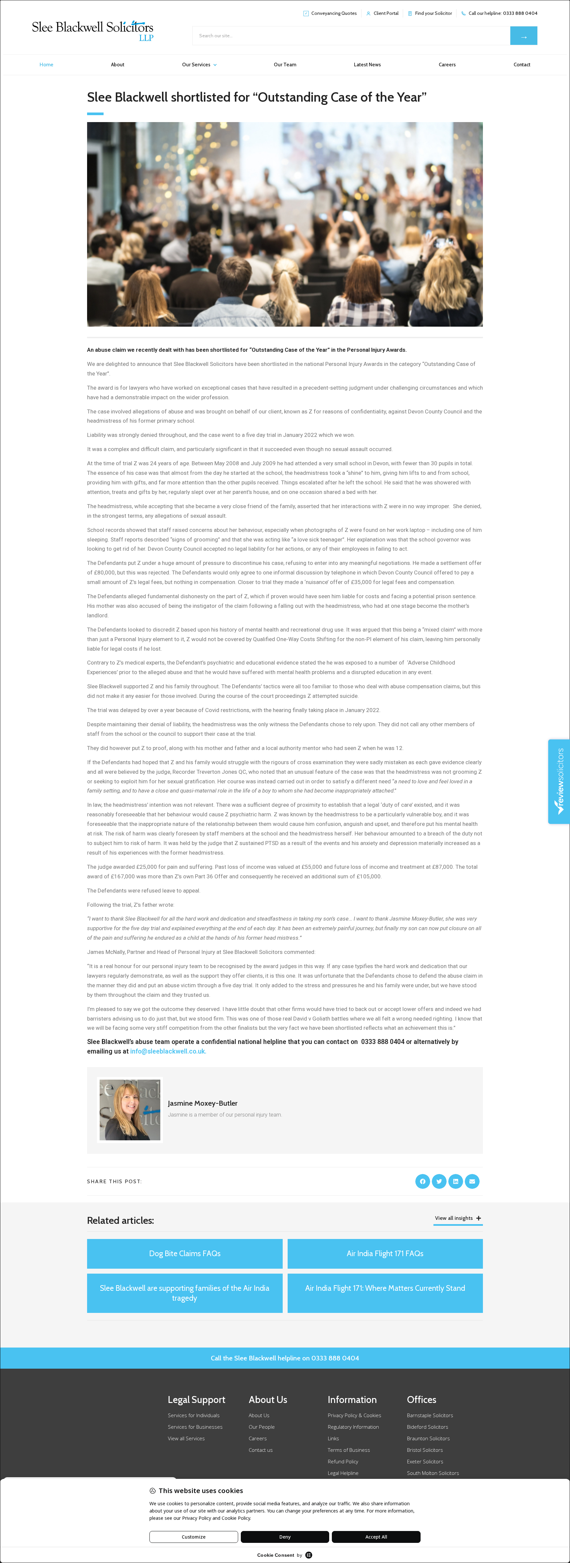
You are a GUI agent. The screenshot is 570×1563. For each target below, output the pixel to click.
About (117, 65)
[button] (422, 1181)
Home (46, 65)
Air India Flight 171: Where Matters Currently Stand (385, 1288)
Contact (522, 65)
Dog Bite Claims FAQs (185, 1253)
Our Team (285, 65)
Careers (447, 65)
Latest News (367, 65)
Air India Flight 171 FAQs (385, 1253)
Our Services (196, 65)
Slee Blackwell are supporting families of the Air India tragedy (184, 1293)
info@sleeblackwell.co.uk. (168, 1051)
